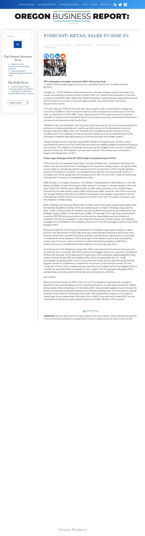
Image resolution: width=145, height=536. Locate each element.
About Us (105, 5)
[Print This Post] (84, 311)
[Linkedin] (57, 56)
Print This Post (92, 311)
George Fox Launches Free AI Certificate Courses (20, 92)
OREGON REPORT (26, 5)
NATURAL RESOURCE (69, 5)
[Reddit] (62, 56)
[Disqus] (90, 361)
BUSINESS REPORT (47, 5)
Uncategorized (85, 45)
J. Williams (64, 45)
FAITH (85, 5)
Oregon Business (72, 530)
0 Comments (50, 47)
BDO (49, 87)
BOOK (94, 5)
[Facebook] (46, 56)
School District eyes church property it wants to (20, 88)
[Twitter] (51, 56)
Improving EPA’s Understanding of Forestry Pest (20, 73)
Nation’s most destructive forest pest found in (18, 66)
